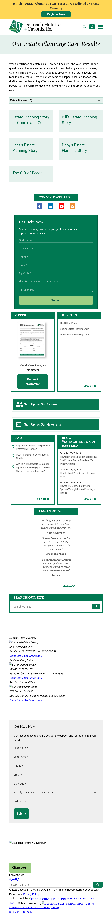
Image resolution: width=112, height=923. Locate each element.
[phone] (92, 26)
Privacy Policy (31, 894)
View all (88, 386)
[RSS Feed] (72, 206)
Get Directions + (33, 655)
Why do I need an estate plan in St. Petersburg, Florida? (32, 447)
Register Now (56, 14)
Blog (66, 438)
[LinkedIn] (50, 206)
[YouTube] (61, 206)
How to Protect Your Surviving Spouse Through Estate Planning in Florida (77, 489)
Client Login (20, 867)
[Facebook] (39, 206)
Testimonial (50, 511)
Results (69, 315)
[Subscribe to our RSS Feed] (79, 446)
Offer (20, 315)
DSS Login (26, 911)
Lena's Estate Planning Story (74, 334)
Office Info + (16, 655)
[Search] (84, 27)
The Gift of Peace (69, 323)
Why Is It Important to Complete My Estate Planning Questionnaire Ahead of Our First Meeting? (31, 467)
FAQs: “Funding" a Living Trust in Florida (31, 456)
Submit (56, 300)
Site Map (14, 911)
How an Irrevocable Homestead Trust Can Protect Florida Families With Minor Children (79, 460)
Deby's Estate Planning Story (74, 329)
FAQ (18, 438)
